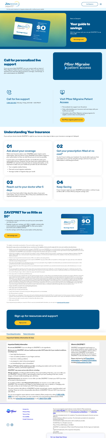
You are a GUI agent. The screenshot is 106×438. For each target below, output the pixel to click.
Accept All (95, 431)
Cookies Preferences (54, 431)
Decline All (83, 431)
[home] (12, 4)
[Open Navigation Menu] (100, 4)
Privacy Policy (88, 425)
